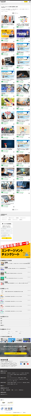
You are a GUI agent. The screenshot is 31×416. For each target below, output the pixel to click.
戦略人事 (10, 219)
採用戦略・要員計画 (16, 374)
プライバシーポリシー (8, 412)
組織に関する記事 (3, 377)
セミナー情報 (2, 389)
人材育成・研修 (21, 379)
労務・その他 (15, 384)
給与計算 (8, 384)
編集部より (2, 325)
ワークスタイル (9, 379)
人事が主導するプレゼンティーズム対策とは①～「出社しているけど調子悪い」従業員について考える (23, 149)
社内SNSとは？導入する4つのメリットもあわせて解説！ (23, 107)
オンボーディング (22, 331)
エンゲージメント (15, 219)
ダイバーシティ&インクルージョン (12, 377)
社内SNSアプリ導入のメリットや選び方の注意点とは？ (23, 93)
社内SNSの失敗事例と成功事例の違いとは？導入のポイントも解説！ (23, 80)
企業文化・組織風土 (23, 377)
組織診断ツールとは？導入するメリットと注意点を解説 (23, 190)
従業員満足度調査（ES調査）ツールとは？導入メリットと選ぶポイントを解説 (7, 177)
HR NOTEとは (21, 389)
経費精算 (11, 384)
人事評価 (19, 377)
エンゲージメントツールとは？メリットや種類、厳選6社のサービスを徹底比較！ (7, 190)
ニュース (16, 389)
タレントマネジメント (15, 379)
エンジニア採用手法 (10, 374)
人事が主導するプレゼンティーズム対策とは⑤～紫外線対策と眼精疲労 (23, 52)
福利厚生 (28, 382)
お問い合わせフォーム (4, 394)
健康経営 (17, 331)
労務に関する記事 (3, 382)
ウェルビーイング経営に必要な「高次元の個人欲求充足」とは (7, 52)
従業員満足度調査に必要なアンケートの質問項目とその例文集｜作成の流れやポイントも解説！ (7, 135)
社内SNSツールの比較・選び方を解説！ (7, 106)
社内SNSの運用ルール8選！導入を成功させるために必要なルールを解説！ (23, 135)
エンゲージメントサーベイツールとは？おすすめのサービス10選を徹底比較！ (7, 204)
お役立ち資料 (8, 389)
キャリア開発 (26, 379)
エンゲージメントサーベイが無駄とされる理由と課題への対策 (23, 163)
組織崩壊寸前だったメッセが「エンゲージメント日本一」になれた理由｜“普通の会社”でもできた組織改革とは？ (7, 121)
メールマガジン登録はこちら (14, 353)
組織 (1, 320)
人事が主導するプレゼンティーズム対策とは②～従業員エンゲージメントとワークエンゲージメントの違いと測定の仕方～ (23, 121)
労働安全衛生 (25, 382)
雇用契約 (21, 219)
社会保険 (8, 382)
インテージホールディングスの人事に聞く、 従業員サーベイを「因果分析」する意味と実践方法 (7, 24)
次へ (17, 13)
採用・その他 (9, 376)
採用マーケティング (10, 331)
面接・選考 (25, 374)
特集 (12, 389)
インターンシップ (4, 331)
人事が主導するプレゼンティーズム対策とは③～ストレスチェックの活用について (7, 80)
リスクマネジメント (19, 382)
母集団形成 (21, 374)
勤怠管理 (14, 382)
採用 (1, 318)
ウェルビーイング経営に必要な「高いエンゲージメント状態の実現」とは (23, 38)
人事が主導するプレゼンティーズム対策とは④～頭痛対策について (23, 66)
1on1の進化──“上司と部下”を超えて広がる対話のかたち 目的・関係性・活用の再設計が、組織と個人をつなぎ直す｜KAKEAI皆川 (23, 24)
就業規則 (11, 382)
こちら (10, 236)
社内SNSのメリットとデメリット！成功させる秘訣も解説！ (7, 93)
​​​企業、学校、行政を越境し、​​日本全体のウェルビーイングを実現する (7, 38)
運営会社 (24, 412)
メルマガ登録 (25, 1)
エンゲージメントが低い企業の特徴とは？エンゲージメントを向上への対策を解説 (7, 149)
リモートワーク (4, 219)
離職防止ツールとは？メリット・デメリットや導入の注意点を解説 (23, 177)
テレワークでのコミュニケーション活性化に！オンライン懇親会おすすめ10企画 (7, 66)
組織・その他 (15, 380)
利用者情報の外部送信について (17, 412)
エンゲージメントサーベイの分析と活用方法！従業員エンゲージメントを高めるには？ (7, 163)
